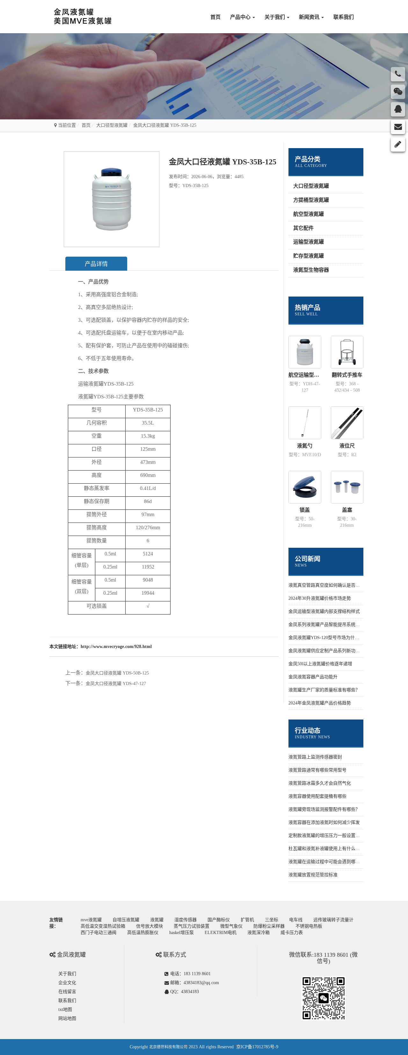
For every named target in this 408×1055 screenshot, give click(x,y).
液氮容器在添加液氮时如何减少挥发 (324, 822)
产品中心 (241, 17)
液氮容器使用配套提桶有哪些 (317, 796)
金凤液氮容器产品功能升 (313, 676)
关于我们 (275, 17)
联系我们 (343, 17)
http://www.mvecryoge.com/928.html (116, 646)
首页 (215, 17)
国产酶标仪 (219, 919)
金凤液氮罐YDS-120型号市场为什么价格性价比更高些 (341, 637)
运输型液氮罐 (308, 242)
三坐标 (271, 919)
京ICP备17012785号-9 (257, 1046)
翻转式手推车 (347, 375)
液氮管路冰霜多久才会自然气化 (319, 783)
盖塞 (347, 510)
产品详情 (96, 264)
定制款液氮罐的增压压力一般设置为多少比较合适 (337, 835)
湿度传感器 (185, 919)
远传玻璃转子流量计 (333, 919)
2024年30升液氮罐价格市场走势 (319, 598)
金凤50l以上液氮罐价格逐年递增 (320, 663)
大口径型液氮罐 (111, 125)
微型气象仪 (231, 926)
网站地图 (67, 1018)
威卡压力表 (291, 932)
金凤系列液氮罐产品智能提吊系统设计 (326, 624)
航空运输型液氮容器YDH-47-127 (304, 375)
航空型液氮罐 (308, 214)
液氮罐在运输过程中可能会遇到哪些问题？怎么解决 (339, 861)
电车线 (295, 919)
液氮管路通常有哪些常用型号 (317, 770)
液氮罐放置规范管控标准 (313, 874)
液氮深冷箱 (258, 932)
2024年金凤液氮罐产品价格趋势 (319, 703)
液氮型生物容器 (311, 270)
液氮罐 (157, 919)
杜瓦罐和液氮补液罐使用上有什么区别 (326, 848)
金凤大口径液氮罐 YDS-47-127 (116, 683)
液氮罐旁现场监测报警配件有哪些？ (324, 809)
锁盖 (305, 510)
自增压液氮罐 (126, 919)
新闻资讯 (310, 17)
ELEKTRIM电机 (221, 932)
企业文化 (67, 982)
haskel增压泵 (181, 932)
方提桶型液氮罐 (311, 200)
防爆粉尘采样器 (269, 926)
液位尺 (347, 445)
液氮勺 (304, 445)
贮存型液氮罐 (308, 256)
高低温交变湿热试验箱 (103, 926)
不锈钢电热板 (308, 926)
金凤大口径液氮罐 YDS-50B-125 (117, 673)
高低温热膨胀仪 (142, 932)
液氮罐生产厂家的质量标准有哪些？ (324, 690)
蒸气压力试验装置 (191, 926)
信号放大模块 (149, 926)
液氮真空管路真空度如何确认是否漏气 (326, 585)
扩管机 (247, 919)
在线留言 (67, 991)
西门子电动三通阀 (98, 932)
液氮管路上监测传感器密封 (315, 757)
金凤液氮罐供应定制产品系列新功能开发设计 (333, 650)
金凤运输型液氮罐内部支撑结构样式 (324, 611)
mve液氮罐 (91, 919)
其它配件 (303, 228)
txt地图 (65, 1009)
